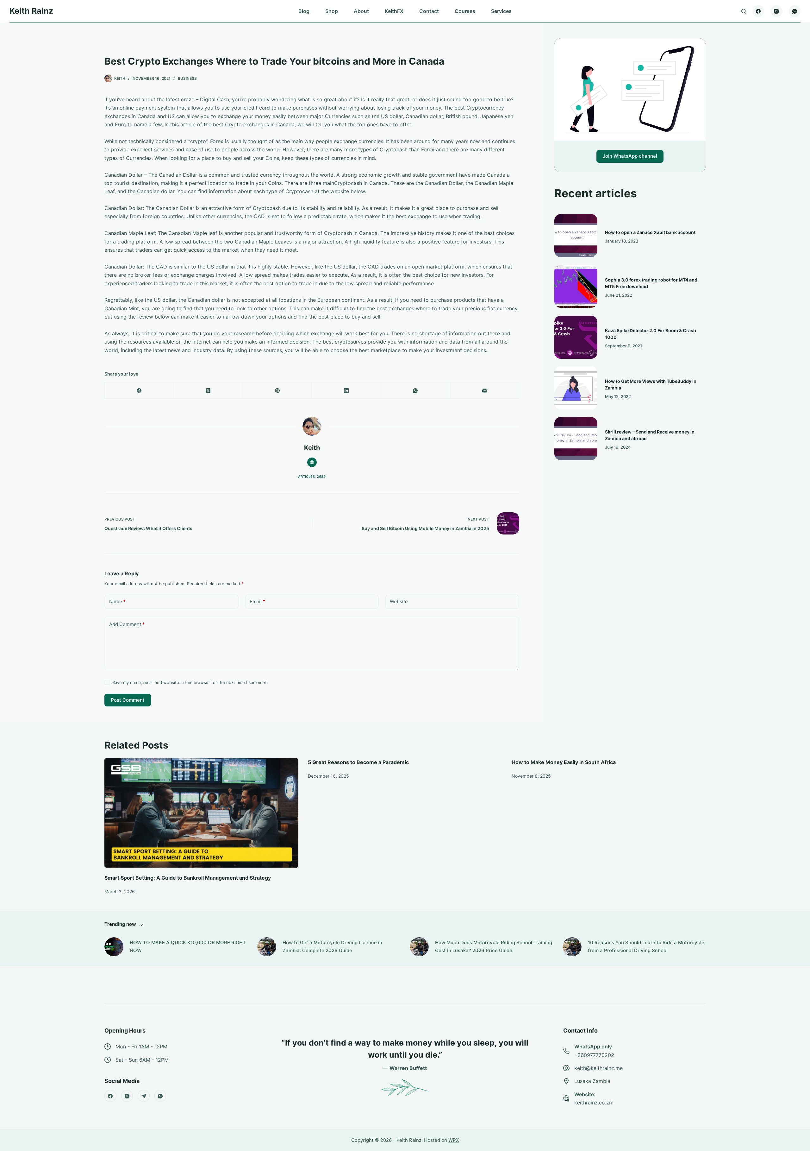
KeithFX (394, 11)
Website (399, 601)
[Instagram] (776, 11)
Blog (303, 11)
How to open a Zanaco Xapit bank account (650, 232)
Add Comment (127, 624)
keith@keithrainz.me (598, 1068)
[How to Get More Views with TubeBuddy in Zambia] (575, 387)
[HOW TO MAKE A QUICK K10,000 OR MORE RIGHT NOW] (113, 946)
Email (257, 601)
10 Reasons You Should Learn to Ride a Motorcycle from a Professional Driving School (646, 946)
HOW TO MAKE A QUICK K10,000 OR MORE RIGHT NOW (188, 946)
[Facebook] (758, 11)
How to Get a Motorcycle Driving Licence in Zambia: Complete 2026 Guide (332, 946)
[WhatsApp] (795, 11)
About (361, 11)
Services (501, 11)
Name (117, 601)
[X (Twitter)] (208, 391)
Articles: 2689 (312, 476)
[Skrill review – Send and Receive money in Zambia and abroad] (575, 438)
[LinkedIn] (346, 391)
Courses (465, 11)
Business (187, 78)
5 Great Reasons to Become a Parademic (358, 762)
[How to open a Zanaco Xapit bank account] (575, 235)
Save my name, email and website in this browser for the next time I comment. (190, 682)
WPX (453, 1140)
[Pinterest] (277, 391)
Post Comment (128, 700)
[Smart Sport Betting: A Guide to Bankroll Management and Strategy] (201, 813)
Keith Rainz (31, 11)
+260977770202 (594, 1055)
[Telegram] (144, 1096)
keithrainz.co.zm (594, 1102)
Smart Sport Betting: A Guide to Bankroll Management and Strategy (187, 878)
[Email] (484, 391)
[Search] (743, 11)
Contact (429, 11)
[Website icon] (312, 462)
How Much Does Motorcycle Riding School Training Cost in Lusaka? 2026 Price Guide (493, 946)
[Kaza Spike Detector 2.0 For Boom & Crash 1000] (575, 337)
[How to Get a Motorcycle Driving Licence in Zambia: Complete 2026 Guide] (266, 946)
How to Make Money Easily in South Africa (564, 762)
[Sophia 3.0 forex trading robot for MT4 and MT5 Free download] (575, 286)
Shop (331, 11)
